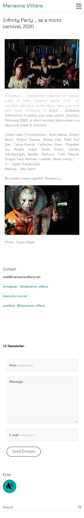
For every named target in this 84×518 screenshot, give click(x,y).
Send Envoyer (23, 451)
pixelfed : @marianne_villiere (24, 305)
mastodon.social (15, 296)
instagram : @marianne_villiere (25, 286)
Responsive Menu (78, 6)
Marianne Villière (23, 5)
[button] (42, 64)
